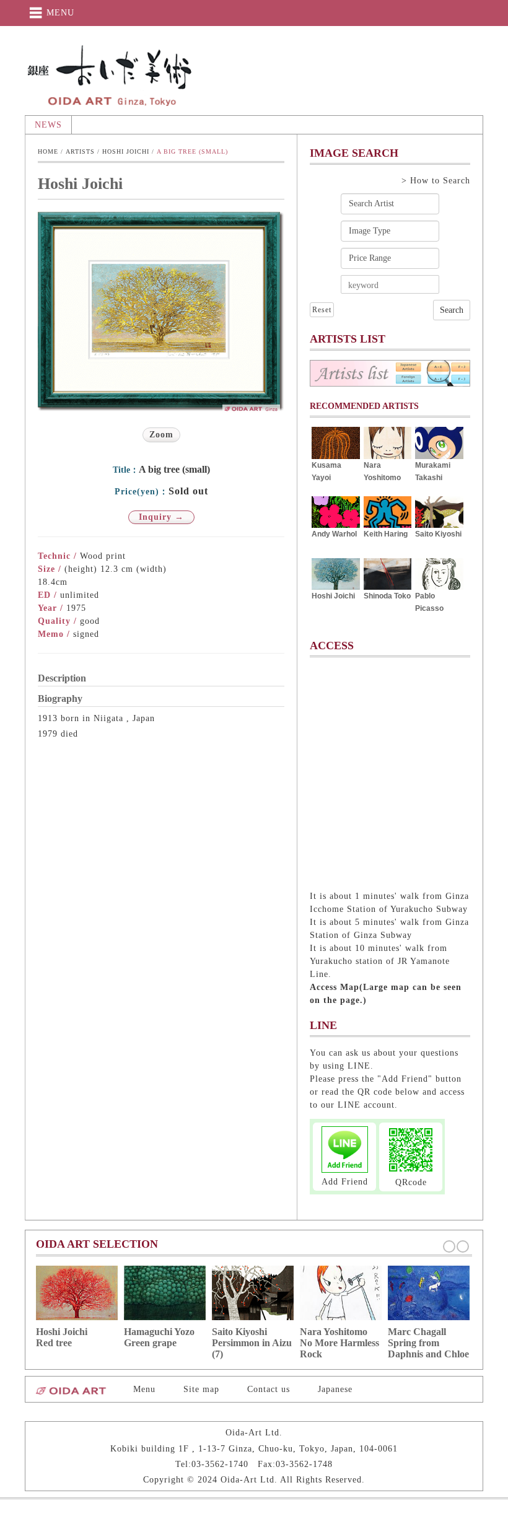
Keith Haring (386, 534)
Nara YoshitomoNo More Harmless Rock (339, 1342)
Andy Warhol (334, 534)
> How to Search (435, 180)
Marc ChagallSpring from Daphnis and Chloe (428, 1342)
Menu (144, 1389)
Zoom (161, 434)
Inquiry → (161, 517)
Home (48, 151)
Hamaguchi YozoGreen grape (159, 1337)
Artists (80, 151)
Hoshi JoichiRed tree (61, 1337)
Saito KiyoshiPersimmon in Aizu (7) (252, 1342)
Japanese (335, 1389)
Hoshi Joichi (125, 151)
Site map (201, 1389)
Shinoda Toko (387, 596)
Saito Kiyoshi (438, 534)
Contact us (268, 1389)
